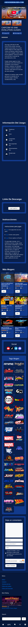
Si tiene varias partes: (12, 234)
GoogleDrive (14, 208)
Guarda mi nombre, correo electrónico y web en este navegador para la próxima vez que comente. (14, 553)
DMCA (3, 579)
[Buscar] (24, 618)
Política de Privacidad (7, 588)
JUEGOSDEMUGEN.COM (14, 2)
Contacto (4, 581)
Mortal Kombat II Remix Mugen (9, 608)
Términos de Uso (6, 584)
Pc (8, 273)
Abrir (4, 291)
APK (9, 625)
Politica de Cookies (6, 586)
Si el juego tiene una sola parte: (13, 230)
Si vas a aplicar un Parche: (14, 238)
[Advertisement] (14, 103)
